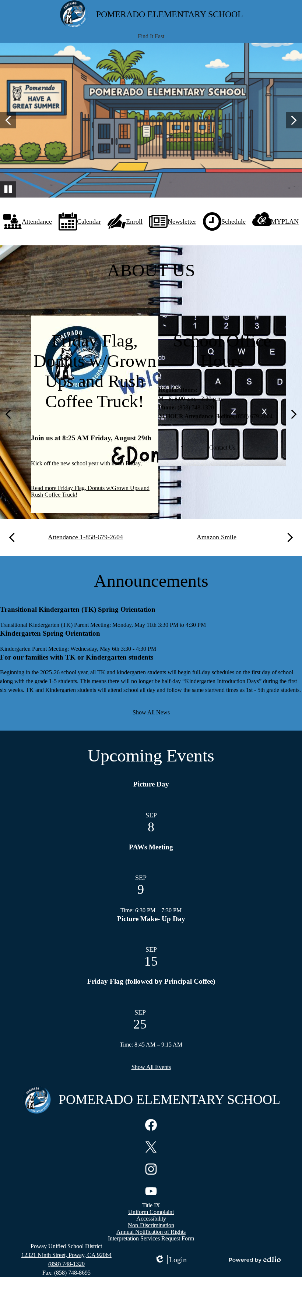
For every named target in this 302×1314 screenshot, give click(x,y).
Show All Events (151, 1067)
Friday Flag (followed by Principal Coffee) (151, 981)
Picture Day (151, 784)
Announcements (151, 580)
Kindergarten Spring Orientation (50, 633)
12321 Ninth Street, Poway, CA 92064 (66, 1255)
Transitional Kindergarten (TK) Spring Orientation (77, 609)
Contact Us (222, 447)
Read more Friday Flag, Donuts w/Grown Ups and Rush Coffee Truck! (90, 491)
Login (170, 1260)
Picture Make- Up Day (151, 919)
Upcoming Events (151, 755)
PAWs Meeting (151, 847)
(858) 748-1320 (66, 1264)
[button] (151, 36)
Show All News (151, 712)
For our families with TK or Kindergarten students (76, 657)
